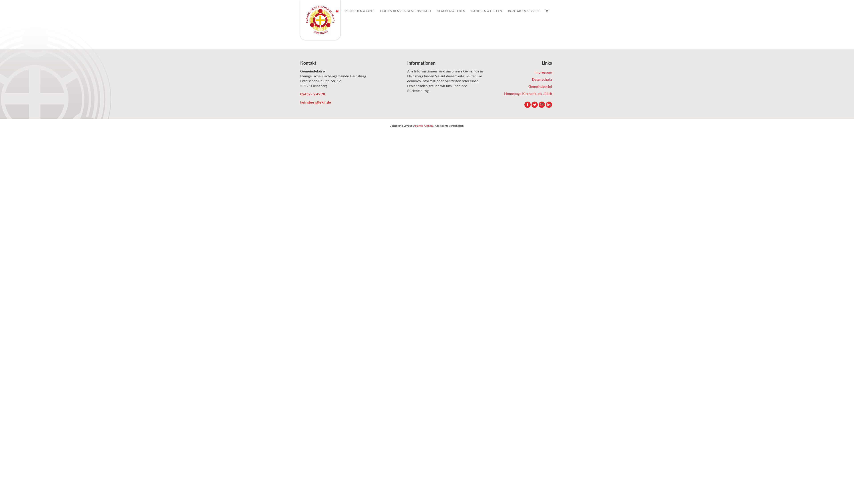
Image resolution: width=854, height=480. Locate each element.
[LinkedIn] (549, 105)
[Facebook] (527, 105)
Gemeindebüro (312, 71)
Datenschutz (542, 79)
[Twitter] (535, 105)
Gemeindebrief (540, 86)
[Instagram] (542, 105)
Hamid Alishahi (424, 125)
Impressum (543, 72)
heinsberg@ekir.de (315, 102)
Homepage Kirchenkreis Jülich (528, 93)
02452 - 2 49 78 (312, 94)
